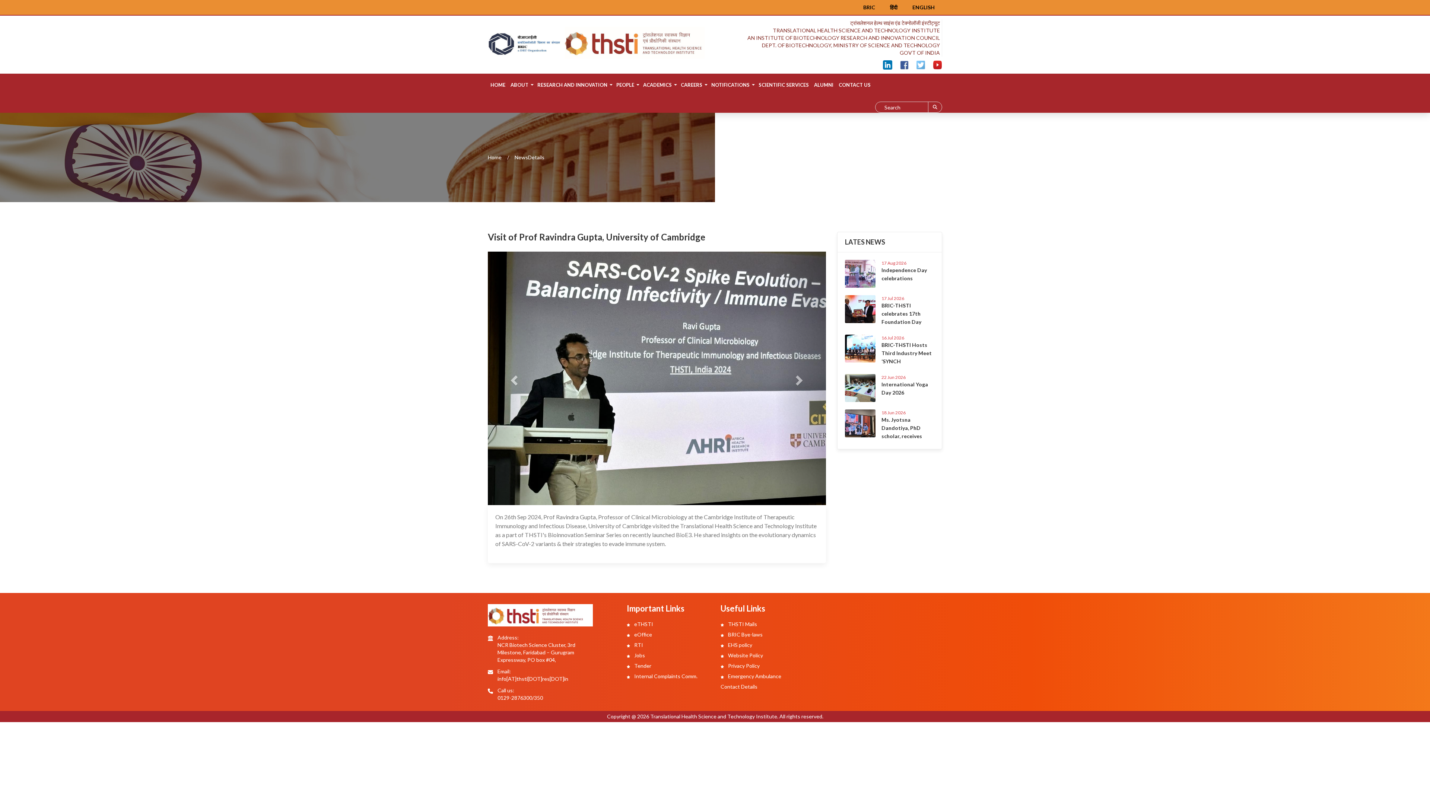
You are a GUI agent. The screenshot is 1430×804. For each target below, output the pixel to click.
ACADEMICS (657, 85)
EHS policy (739, 645)
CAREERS (691, 85)
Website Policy (745, 655)
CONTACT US (855, 85)
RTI (638, 645)
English (923, 7)
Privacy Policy (743, 666)
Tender (642, 666)
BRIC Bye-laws (745, 634)
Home (497, 85)
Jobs (639, 655)
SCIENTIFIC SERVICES (784, 85)
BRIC (869, 7)
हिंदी (893, 7)
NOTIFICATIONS (730, 85)
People (625, 85)
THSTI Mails (742, 624)
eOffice (642, 634)
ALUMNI (823, 85)
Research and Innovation (572, 85)
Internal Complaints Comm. (665, 676)
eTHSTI (643, 624)
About (519, 85)
